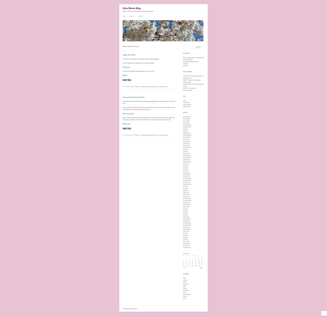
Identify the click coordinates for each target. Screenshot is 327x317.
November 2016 (187, 157)
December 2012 (187, 247)
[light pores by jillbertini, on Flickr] (126, 67)
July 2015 (185, 186)
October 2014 (186, 202)
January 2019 (186, 143)
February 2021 (186, 133)
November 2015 (187, 180)
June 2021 (185, 129)
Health (184, 282)
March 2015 (186, 192)
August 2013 (186, 231)
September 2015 (187, 184)
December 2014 (187, 198)
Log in (184, 100)
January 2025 (186, 120)
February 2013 (186, 243)
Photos (137, 86)
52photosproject (149, 86)
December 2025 (187, 116)
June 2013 (185, 235)
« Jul (184, 268)
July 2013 (185, 233)
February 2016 (186, 174)
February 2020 (186, 137)
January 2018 (186, 145)
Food (184, 278)
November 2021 (187, 127)
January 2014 (186, 221)
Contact (140, 16)
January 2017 (186, 153)
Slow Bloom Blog (132, 8)
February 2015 (186, 194)
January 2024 (186, 123)
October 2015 (186, 182)
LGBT (184, 286)
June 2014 (185, 210)
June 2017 (185, 149)
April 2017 (185, 151)
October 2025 (186, 118)
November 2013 (187, 225)
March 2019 (186, 139)
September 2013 (187, 229)
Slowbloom (186, 290)
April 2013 (185, 239)
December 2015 (187, 178)
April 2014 (185, 214)
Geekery (185, 280)
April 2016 (185, 169)
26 (186, 265)
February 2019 (186, 141)
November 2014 (187, 200)
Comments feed (187, 104)
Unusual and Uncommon (134, 97)
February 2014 (186, 219)
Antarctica (185, 63)
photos (156, 86)
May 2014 (185, 212)
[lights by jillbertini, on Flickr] (125, 75)
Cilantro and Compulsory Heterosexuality (193, 57)
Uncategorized (186, 294)
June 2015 (185, 188)
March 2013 (186, 241)
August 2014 (186, 206)
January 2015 (186, 196)
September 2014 (187, 204)
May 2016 (185, 167)
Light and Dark (129, 54)
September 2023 (187, 125)
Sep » (201, 268)
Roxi (184, 90)
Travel (184, 292)
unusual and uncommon (150, 101)
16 (199, 261)
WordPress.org (187, 106)
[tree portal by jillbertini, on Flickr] (126, 124)
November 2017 (187, 147)
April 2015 (185, 190)
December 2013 (187, 223)
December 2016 (187, 155)
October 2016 (186, 159)
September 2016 (187, 161)
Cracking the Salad (187, 59)
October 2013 (186, 227)
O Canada (185, 65)
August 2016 (186, 163)
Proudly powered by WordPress (130, 308)
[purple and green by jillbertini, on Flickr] (128, 113)
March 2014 (186, 216)
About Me (131, 16)
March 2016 (186, 172)
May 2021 (185, 131)
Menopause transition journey (190, 61)
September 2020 (187, 135)
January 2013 (186, 245)
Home (124, 16)
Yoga (184, 298)
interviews (185, 284)
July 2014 (185, 208)
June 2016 (185, 165)
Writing (185, 296)
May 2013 (185, 237)
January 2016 (186, 176)
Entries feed (186, 102)
